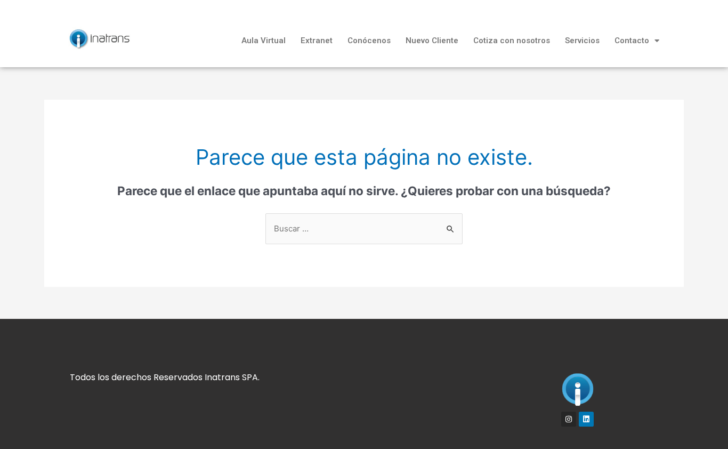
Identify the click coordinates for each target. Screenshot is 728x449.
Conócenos (369, 40)
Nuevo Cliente (432, 40)
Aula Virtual (263, 40)
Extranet (317, 40)
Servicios (582, 40)
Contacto (631, 40)
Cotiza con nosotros (511, 40)
